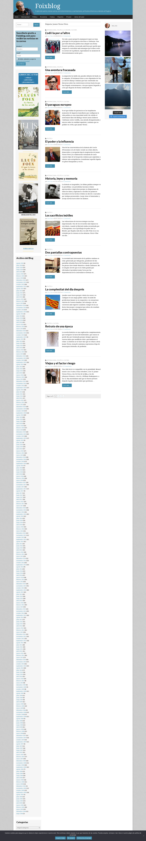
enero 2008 (19, 733)
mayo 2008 (19, 725)
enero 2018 (19, 480)
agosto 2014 (19, 567)
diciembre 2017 (21, 482)
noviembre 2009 (21, 687)
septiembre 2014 (21, 564)
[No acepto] (144, 836)
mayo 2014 (19, 573)
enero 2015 (19, 556)
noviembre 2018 (21, 459)
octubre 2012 (20, 613)
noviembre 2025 (21, 282)
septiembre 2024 (21, 312)
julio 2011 (19, 645)
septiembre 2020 (21, 413)
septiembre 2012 (21, 615)
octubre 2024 (20, 309)
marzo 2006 (20, 780)
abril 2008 (19, 727)
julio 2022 (19, 366)
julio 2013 (19, 594)
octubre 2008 (20, 714)
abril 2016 (19, 524)
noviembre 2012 (21, 611)
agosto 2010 (19, 668)
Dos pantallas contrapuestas (63, 252)
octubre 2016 (20, 512)
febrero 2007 (20, 756)
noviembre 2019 (21, 434)
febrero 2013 (20, 605)
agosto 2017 (19, 491)
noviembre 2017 (21, 484)
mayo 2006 (19, 775)
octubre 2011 (20, 638)
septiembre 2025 (21, 286)
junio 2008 (19, 723)
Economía (43, 17)
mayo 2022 (19, 371)
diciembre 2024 (21, 305)
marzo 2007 (20, 754)
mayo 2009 (19, 699)
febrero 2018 (20, 478)
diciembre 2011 (21, 634)
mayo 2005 (19, 801)
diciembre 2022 (21, 356)
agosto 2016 (19, 516)
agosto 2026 (19, 263)
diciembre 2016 (21, 508)
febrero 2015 (20, 554)
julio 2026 (19, 265)
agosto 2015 (19, 541)
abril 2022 (19, 373)
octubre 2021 (20, 385)
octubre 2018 (20, 461)
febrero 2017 (20, 503)
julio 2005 (19, 796)
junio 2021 (19, 394)
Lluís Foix (49, 36)
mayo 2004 (19, 813)
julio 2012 (19, 619)
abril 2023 (19, 347)
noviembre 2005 (21, 788)
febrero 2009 (20, 706)
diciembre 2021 (21, 381)
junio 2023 (19, 343)
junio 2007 (19, 748)
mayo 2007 (19, 750)
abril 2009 (19, 702)
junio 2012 (19, 621)
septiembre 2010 (21, 666)
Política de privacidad (84, 838)
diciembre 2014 (21, 558)
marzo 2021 (20, 400)
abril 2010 (19, 676)
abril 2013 (19, 600)
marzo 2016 (20, 527)
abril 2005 (19, 803)
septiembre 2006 (21, 767)
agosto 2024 (19, 314)
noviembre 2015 (21, 535)
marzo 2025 (20, 299)
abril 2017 (19, 499)
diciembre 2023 (21, 330)
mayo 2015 (19, 548)
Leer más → (50, 57)
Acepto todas (60, 838)
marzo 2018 (20, 476)
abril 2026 (19, 271)
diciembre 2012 (21, 609)
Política (34, 17)
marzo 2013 (20, 602)
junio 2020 (19, 419)
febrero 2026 (20, 276)
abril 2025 (19, 297)
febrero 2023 (20, 352)
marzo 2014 (20, 577)
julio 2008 (19, 721)
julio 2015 (19, 543)
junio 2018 (19, 470)
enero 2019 (19, 455)
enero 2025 (19, 303)
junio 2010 (19, 672)
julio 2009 (19, 695)
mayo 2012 (19, 624)
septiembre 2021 (21, 387)
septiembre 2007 (21, 742)
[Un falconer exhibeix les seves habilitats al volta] (118, 70)
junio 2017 (19, 495)
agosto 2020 (19, 415)
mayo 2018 (19, 472)
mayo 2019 (19, 446)
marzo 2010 (20, 678)
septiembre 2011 (21, 640)
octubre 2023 (20, 335)
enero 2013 (19, 607)
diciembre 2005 (21, 786)
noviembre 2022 (21, 358)
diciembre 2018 (21, 457)
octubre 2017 (20, 487)
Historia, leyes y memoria (61, 178)
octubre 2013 (20, 588)
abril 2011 (19, 651)
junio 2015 (19, 546)
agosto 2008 (19, 718)
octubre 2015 (20, 537)
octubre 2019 (20, 436)
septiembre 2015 (21, 539)
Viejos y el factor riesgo (60, 363)
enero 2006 (19, 784)
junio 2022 (19, 368)
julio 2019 (19, 442)
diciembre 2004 (21, 811)
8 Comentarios (67, 181)
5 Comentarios (67, 73)
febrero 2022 (20, 377)
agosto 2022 (19, 364)
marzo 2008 (20, 729)
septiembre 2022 (21, 362)
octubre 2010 (20, 664)
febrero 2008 (20, 731)
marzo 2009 (20, 704)
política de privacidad (22, 61)
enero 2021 (19, 404)
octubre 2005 (20, 790)
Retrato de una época (59, 326)
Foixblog (47, 6)
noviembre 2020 (21, 409)
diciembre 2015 (21, 533)
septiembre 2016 (21, 514)
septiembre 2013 (21, 590)
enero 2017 (19, 505)
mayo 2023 (19, 345)
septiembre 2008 (21, 716)
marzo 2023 (20, 350)
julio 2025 (19, 290)
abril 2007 (19, 752)
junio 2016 (19, 520)
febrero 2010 (20, 680)
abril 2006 (19, 777)
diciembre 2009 (21, 685)
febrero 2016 (20, 529)
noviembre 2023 (21, 333)
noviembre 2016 (21, 510)
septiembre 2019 (21, 438)
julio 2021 (19, 392)
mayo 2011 (19, 649)
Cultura (52, 17)
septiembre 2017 (21, 489)
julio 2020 (19, 417)
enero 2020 (19, 430)
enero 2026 (19, 278)
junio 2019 (19, 444)
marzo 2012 (20, 628)
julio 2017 (19, 493)
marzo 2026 (20, 274)
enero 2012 (19, 632)
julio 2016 (19, 518)
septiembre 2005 (21, 792)
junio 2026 (19, 267)
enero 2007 (19, 758)
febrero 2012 (20, 630)
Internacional (25, 17)
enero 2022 (19, 379)
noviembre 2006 (21, 763)
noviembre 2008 (21, 712)
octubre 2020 (20, 411)
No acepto (71, 838)
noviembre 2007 (21, 737)
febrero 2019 (20, 453)
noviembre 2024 (21, 307)
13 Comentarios (67, 366)
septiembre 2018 (21, 463)
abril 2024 (19, 322)
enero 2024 (19, 328)
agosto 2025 (19, 288)
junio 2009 (19, 697)
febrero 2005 (20, 807)
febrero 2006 (20, 782)
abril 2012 (19, 626)
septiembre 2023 (21, 337)
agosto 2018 (19, 465)
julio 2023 (19, 341)
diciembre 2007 (21, 735)
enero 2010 (19, 683)
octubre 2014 (20, 562)
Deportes (60, 17)
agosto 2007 (19, 744)
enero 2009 (19, 708)
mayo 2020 (19, 421)
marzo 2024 (20, 324)
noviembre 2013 (21, 586)
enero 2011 (19, 657)
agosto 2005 (19, 794)
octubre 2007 (20, 740)
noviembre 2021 (21, 383)
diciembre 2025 (21, 280)
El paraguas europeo (58, 104)
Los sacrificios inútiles (59, 215)
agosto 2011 (19, 642)
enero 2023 (19, 354)
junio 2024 (19, 318)
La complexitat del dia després (64, 289)
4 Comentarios (67, 329)
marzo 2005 (20, 805)
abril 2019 (19, 449)
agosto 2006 (19, 769)
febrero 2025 (20, 301)
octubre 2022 (20, 360)
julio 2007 (19, 746)
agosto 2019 (19, 440)
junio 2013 (19, 596)
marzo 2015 (20, 552)
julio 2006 (19, 771)
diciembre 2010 (21, 659)
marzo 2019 (20, 451)
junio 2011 (19, 647)
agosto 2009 (19, 693)
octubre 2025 (20, 284)
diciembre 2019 (21, 432)
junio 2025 (19, 293)
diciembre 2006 (21, 761)
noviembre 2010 (21, 662)
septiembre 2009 (21, 691)
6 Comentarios (67, 255)
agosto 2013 (19, 592)
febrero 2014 (20, 579)
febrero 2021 (20, 402)
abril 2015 (19, 550)
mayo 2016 (19, 522)
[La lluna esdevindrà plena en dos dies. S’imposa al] (118, 43)
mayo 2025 (19, 295)
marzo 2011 (20, 653)
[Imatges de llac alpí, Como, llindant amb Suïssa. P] (118, 96)
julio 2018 (19, 468)
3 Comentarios (67, 36)
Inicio (16, 17)
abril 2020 (19, 423)
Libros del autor (79, 17)
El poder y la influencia (59, 141)
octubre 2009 (20, 689)
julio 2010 (19, 670)
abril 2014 (19, 575)
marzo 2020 (20, 425)
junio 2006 (19, 773)
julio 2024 (19, 316)
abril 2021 (19, 398)
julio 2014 (19, 569)
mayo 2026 (19, 269)
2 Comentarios (67, 107)
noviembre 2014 (21, 560)
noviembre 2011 (21, 636)
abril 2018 (19, 474)
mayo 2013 (19, 598)
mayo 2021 (19, 396)
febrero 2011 (20, 655)
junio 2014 (19, 571)
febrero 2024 (20, 326)
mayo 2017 (19, 497)
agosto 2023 (19, 339)
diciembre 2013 (21, 583)
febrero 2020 (20, 427)
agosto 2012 (19, 617)
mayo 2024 (19, 320)
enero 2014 (19, 581)
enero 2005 (19, 809)
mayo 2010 (19, 674)
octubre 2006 (20, 765)
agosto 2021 (19, 389)
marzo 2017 (20, 501)
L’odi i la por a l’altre (57, 33)
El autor (68, 17)
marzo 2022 (20, 375)
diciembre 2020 (21, 406)
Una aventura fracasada (60, 70)
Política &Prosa (28, 248)
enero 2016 (19, 531)
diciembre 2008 (21, 710)
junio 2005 (19, 799)
